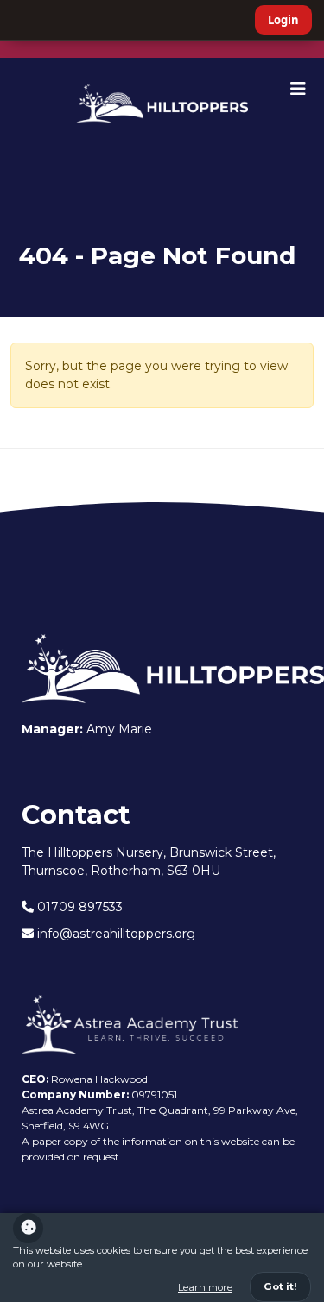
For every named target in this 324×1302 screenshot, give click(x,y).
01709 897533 (78, 907)
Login (283, 20)
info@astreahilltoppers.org (114, 933)
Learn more (205, 1287)
